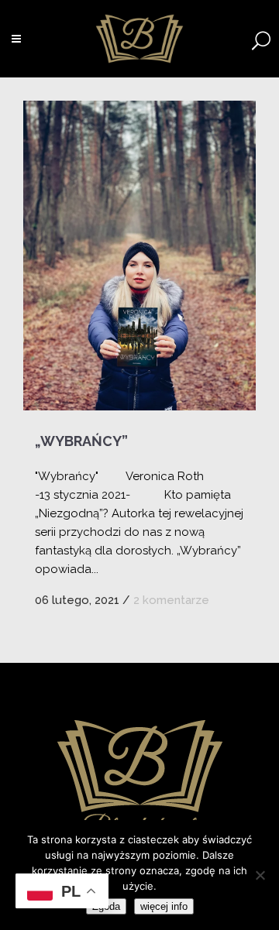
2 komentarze (171, 600)
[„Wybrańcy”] (139, 255)
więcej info (164, 906)
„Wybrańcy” (81, 441)
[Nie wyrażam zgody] (259, 875)
